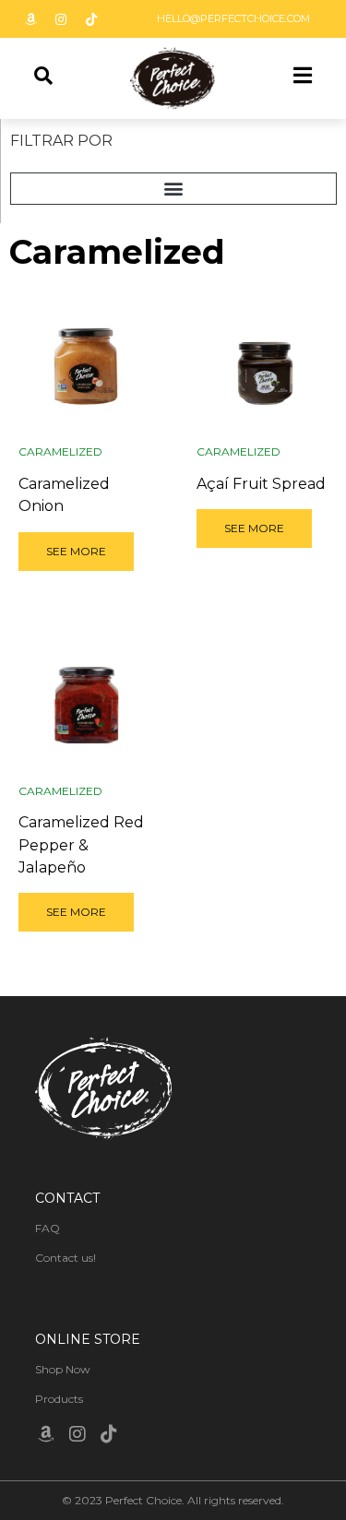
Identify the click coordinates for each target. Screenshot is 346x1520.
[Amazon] (30, 19)
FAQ (47, 1228)
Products (59, 1399)
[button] (173, 188)
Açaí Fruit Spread (261, 484)
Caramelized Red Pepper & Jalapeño (81, 844)
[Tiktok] (91, 19)
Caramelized (60, 451)
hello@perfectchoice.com (233, 18)
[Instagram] (61, 19)
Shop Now (62, 1369)
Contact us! (65, 1258)
